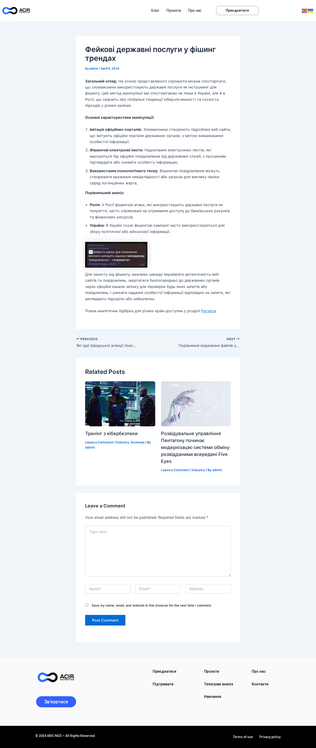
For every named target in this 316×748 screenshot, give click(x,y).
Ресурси (208, 310)
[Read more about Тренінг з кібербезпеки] (120, 403)
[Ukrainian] (311, 10)
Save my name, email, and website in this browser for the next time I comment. (152, 605)
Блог (155, 10)
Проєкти (173, 10)
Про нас (194, 10)
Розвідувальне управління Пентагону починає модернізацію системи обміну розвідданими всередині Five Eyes (195, 447)
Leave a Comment (99, 442)
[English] (305, 10)
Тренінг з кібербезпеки (111, 433)
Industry (122, 442)
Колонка (137, 442)
